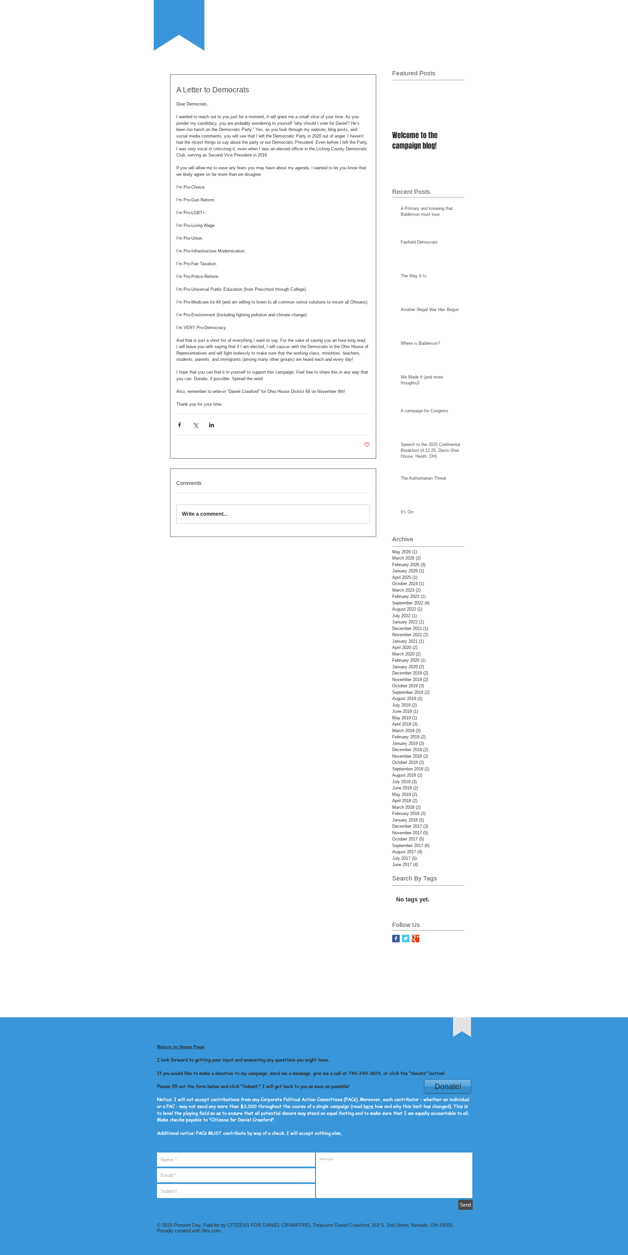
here (368, 1106)
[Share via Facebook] (179, 425)
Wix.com (211, 1230)
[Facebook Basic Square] (396, 938)
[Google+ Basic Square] (415, 938)
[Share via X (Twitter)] (195, 425)
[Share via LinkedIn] (211, 425)
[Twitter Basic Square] (406, 938)
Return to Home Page (180, 1046)
